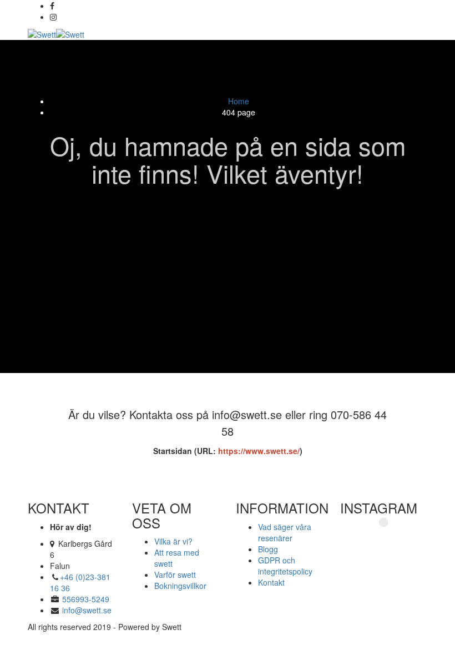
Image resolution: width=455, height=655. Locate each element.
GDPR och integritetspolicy (285, 566)
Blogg (268, 549)
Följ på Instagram (390, 541)
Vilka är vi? (173, 541)
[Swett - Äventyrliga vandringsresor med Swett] (56, 33)
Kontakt (271, 582)
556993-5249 (85, 598)
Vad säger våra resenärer (284, 532)
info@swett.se (86, 610)
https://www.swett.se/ (258, 450)
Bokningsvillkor (180, 585)
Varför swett (175, 574)
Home (238, 101)
